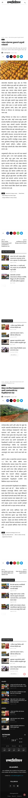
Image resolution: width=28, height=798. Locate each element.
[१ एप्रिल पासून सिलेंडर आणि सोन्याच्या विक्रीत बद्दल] (5, 327)
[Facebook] (7, 56)
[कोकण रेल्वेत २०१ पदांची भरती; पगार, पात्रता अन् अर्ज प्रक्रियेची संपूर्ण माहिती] (5, 267)
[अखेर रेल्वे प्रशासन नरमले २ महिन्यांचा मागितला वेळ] (5, 334)
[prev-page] (2, 286)
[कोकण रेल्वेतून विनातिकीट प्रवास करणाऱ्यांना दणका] (5, 349)
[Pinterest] (14, 56)
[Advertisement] (14, 20)
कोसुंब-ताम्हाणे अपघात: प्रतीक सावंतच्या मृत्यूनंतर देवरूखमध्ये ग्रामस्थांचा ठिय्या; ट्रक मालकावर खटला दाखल (18, 700)
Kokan (6, 37)
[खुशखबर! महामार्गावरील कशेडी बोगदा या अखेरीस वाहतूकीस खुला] (5, 342)
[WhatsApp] (18, 56)
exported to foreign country (11, 193)
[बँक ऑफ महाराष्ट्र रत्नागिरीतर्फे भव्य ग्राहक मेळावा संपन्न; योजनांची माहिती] (5, 693)
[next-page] (5, 286)
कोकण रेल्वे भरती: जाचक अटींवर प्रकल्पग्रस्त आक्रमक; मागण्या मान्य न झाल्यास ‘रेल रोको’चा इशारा (18, 258)
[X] (11, 56)
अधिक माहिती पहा (13, 355)
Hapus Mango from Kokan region (9, 195)
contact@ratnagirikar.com (17, 775)
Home (2, 37)
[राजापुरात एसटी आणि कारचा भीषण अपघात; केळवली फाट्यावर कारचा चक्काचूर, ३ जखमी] (5, 686)
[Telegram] (21, 56)
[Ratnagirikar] (2, 52)
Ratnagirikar (7, 52)
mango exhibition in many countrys (9, 197)
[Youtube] (17, 786)
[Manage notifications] (24, 795)
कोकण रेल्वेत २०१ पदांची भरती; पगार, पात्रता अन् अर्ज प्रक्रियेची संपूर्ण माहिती (18, 267)
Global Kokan (21, 193)
